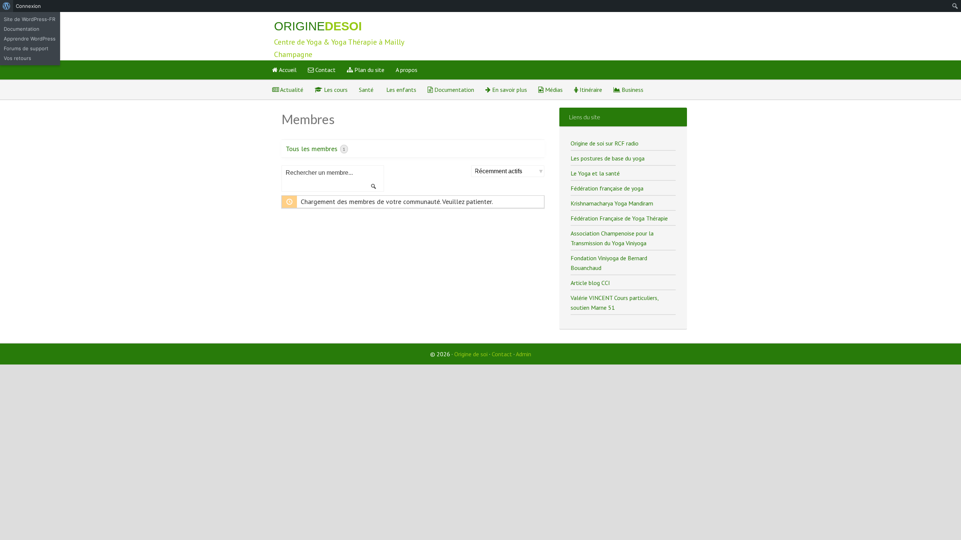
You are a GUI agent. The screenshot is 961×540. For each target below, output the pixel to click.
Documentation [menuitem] (21, 29)
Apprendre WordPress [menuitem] (30, 39)
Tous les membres (315, 148)
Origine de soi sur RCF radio (605, 143)
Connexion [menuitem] (28, 6)
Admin (523, 354)
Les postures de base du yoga (608, 158)
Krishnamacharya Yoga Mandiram (612, 203)
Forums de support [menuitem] (26, 48)
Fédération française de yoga (607, 188)
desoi (318, 26)
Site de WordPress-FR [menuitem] (29, 19)
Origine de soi (471, 354)
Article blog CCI (590, 282)
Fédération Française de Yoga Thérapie (619, 218)
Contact (502, 354)
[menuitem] (6, 6)
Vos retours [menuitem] (17, 58)
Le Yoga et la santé (595, 173)
